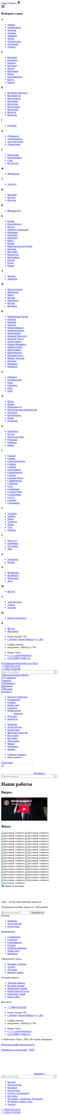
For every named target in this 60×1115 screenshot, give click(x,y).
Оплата (11, 967)
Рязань (10, 445)
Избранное (7, 686)
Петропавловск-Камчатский (22, 409)
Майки (11, 743)
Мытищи (12, 306)
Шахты (11, 591)
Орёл (10, 391)
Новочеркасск (14, 352)
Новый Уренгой (15, 358)
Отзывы (11, 945)
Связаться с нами (16, 994)
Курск (10, 263)
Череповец (13, 578)
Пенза (10, 401)
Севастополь (14, 469)
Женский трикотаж (17, 732)
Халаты (11, 749)
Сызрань (11, 500)
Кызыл (11, 265)
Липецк (11, 276)
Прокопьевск (14, 415)
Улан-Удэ (12, 540)
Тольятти (12, 521)
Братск (10, 79)
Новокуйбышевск (16, 344)
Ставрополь (13, 489)
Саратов (11, 466)
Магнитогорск (15, 289)
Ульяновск (12, 543)
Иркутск (11, 200)
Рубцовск (12, 439)
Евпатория (13, 155)
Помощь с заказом (16, 964)
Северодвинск (14, 472)
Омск (10, 382)
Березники (12, 71)
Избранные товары (17, 988)
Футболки (12, 746)
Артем (10, 38)
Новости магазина (14, 886)
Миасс (10, 295)
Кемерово (12, 238)
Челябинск (13, 575)
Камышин (12, 232)
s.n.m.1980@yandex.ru (18, 658)
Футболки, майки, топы (19, 1101)
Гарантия (12, 939)
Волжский (12, 109)
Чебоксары (13, 572)
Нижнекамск (14, 333)
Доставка (12, 969)
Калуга (11, 226)
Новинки (12, 724)
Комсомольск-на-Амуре (19, 246)
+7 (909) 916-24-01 (10, 666)
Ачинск (11, 47)
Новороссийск (15, 347)
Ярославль (12, 631)
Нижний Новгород (17, 336)
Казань (11, 221)
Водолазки (13, 735)
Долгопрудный (15, 141)
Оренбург (12, 385)
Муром (11, 303)
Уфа (9, 549)
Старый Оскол (15, 491)
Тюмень (11, 530)
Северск (11, 475)
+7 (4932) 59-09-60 (10, 669)
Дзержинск (13, 136)
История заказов (16, 985)
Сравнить (6, 679)
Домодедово (13, 144)
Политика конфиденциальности (18, 1044)
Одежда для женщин (18, 1093)
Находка (11, 325)
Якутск (11, 628)
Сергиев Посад (15, 478)
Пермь (10, 404)
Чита (9, 581)
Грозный (11, 125)
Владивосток (14, 95)
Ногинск (12, 361)
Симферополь (14, 480)
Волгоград (12, 104)
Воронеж (12, 115)
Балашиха (12, 60)
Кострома (12, 251)
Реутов (11, 434)
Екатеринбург (14, 157)
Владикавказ (14, 98)
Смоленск (12, 483)
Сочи (10, 486)
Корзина (6, 691)
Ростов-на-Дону (15, 437)
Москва (11, 297)
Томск (10, 524)
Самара (11, 458)
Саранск (11, 464)
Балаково (12, 57)
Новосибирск (14, 350)
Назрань (11, 319)
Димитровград (15, 138)
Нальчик (11, 322)
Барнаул (11, 63)
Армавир (12, 35)
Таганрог (12, 513)
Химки (11, 562)
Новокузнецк (14, 341)
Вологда (11, 112)
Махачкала (13, 292)
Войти (25, 675)
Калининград (14, 224)
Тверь (10, 519)
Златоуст (11, 184)
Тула (9, 527)
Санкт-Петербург (16, 461)
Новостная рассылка (18, 991)
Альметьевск (14, 27)
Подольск (12, 412)
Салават (11, 455)
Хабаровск (13, 559)
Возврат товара (15, 972)
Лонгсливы (13, 741)
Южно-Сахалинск (16, 618)
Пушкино (12, 420)
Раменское (12, 431)
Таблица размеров (16, 948)
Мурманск (12, 300)
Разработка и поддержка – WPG (18, 1050)
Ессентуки (12, 163)
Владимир (12, 101)
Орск (10, 388)
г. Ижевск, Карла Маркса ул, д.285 (25, 639)
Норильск (12, 363)
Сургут (11, 497)
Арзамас (11, 33)
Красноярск (13, 257)
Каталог (11, 1082)
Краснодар (13, 254)
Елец (10, 160)
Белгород (12, 65)
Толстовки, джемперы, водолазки (25, 1098)
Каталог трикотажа (17, 697)
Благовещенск (14, 76)
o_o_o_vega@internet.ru (19, 655)
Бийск (10, 74)
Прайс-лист (13, 950)
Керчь (10, 240)
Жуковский (13, 173)
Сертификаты (14, 942)
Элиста (11, 604)
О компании (13, 937)
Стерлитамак (14, 494)
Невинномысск (15, 327)
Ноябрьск (12, 366)
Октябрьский (14, 379)
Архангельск (14, 41)
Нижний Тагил (15, 338)
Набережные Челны (17, 316)
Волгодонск (13, 106)
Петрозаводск (14, 407)
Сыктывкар (13, 503)
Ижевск (11, 197)
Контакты (12, 953)
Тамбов (11, 516)
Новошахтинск (15, 355)
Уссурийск (12, 546)
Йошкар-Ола (14, 210)
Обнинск (12, 377)
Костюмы (12, 738)
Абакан (11, 24)
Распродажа (13, 730)
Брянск (11, 82)
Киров (10, 243)
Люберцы (12, 279)
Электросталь (14, 602)
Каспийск (12, 235)
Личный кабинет (16, 983)
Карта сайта (13, 996)
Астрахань (12, 44)
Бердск (11, 68)
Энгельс (11, 607)
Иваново (12, 194)
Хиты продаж (14, 727)
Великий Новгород (17, 92)
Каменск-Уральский (17, 229)
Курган (11, 260)
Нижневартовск (15, 330)
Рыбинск (12, 442)
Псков (10, 418)
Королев (11, 249)
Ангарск (11, 30)
